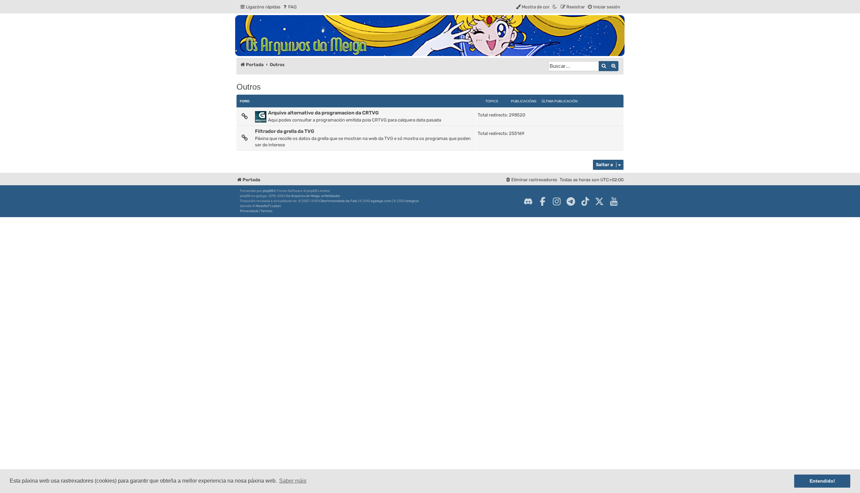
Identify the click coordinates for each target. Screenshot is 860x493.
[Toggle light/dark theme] (555, 7)
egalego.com (381, 201)
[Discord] (528, 201)
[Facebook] (542, 201)
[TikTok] (585, 201)
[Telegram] (570, 201)
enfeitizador (330, 196)
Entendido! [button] (822, 481)
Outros (248, 86)
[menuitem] (289, 7)
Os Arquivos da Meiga (303, 196)
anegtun (412, 201)
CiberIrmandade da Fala (338, 201)
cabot (276, 206)
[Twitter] (599, 201)
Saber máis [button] (292, 481)
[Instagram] (556, 201)
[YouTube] (613, 201)
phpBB (268, 191)
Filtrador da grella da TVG (284, 131)
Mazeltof (262, 206)
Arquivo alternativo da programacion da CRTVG (323, 113)
